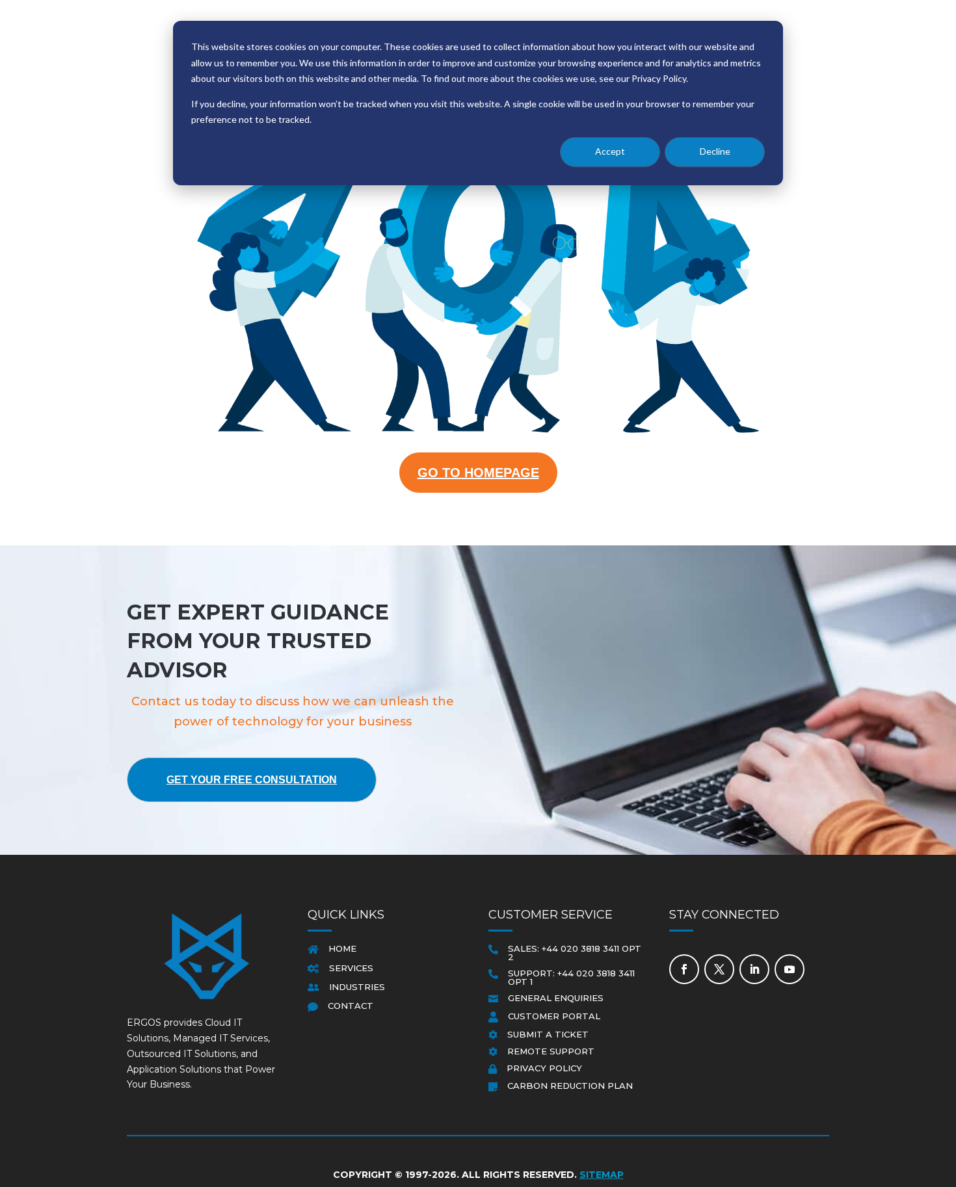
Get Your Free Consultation (251, 779)
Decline (715, 151)
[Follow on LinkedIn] (754, 969)
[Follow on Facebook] (684, 969)
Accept (610, 151)
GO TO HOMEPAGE (478, 472)
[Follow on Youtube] (789, 969)
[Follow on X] (719, 969)
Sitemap (601, 1174)
